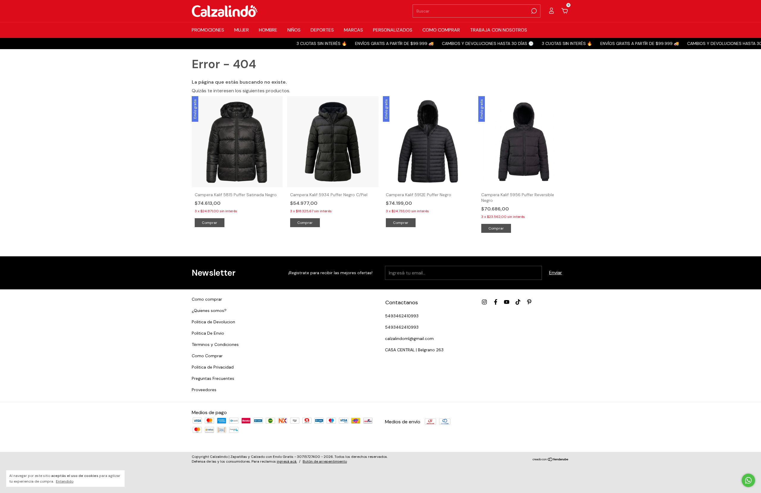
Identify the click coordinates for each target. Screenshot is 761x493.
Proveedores (204, 389)
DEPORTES (322, 30)
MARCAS (353, 30)
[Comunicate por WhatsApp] (748, 480)
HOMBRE (268, 30)
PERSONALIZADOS (392, 30)
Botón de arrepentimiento (325, 461)
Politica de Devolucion (213, 321)
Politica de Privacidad (213, 367)
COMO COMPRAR (441, 30)
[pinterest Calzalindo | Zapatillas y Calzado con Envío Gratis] (529, 302)
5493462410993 (402, 316)
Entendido (64, 481)
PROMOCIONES (208, 30)
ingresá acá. (287, 461)
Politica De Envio (208, 333)
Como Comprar (207, 355)
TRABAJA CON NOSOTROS (498, 30)
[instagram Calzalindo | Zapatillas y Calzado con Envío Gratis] (484, 302)
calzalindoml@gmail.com (409, 338)
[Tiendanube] (550, 460)
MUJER (241, 30)
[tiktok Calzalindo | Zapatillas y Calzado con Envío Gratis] (518, 302)
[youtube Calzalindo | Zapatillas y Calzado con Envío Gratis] (507, 302)
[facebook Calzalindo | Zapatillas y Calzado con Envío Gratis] (496, 302)
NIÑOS (294, 30)
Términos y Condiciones (215, 344)
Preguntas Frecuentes (213, 378)
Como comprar (207, 299)
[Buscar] (533, 11)
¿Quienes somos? (209, 310)
